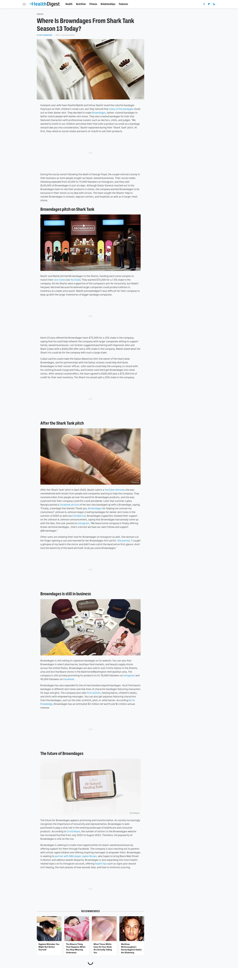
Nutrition (81, 4)
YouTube (75, 279)
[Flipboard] (209, 5)
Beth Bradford (45, 35)
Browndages (99, 112)
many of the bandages (121, 108)
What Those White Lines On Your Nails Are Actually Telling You (103, 948)
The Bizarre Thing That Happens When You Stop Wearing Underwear (76, 948)
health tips (101, 863)
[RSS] (214, 5)
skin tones (59, 279)
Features (123, 4)
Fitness (93, 4)
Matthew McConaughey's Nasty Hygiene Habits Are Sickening (131, 948)
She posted (123, 540)
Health (68, 4)
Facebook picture (69, 504)
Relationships (108, 4)
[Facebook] (204, 5)
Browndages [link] (95, 508)
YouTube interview (115, 489)
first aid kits (94, 692)
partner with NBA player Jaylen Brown (76, 856)
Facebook (68, 679)
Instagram (135, 268)
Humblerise (78, 515)
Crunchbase (73, 831)
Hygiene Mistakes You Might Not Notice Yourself (48, 947)
